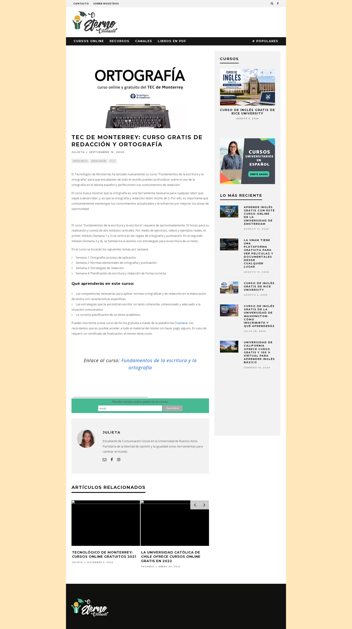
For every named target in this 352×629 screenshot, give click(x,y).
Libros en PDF (172, 41)
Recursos (119, 41)
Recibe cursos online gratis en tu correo (140, 401)
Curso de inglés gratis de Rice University (247, 111)
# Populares (265, 41)
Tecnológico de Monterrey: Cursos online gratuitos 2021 (104, 554)
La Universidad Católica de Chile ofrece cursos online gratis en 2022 (171, 556)
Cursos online (89, 41)
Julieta (78, 151)
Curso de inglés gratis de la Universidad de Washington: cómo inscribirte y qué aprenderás (259, 316)
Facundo (147, 567)
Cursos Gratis (80, 161)
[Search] (272, 3)
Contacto (81, 3)
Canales (143, 41)
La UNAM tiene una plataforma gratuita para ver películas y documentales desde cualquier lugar (258, 253)
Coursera (181, 323)
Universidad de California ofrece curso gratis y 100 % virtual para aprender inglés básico (259, 352)
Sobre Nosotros (106, 3)
